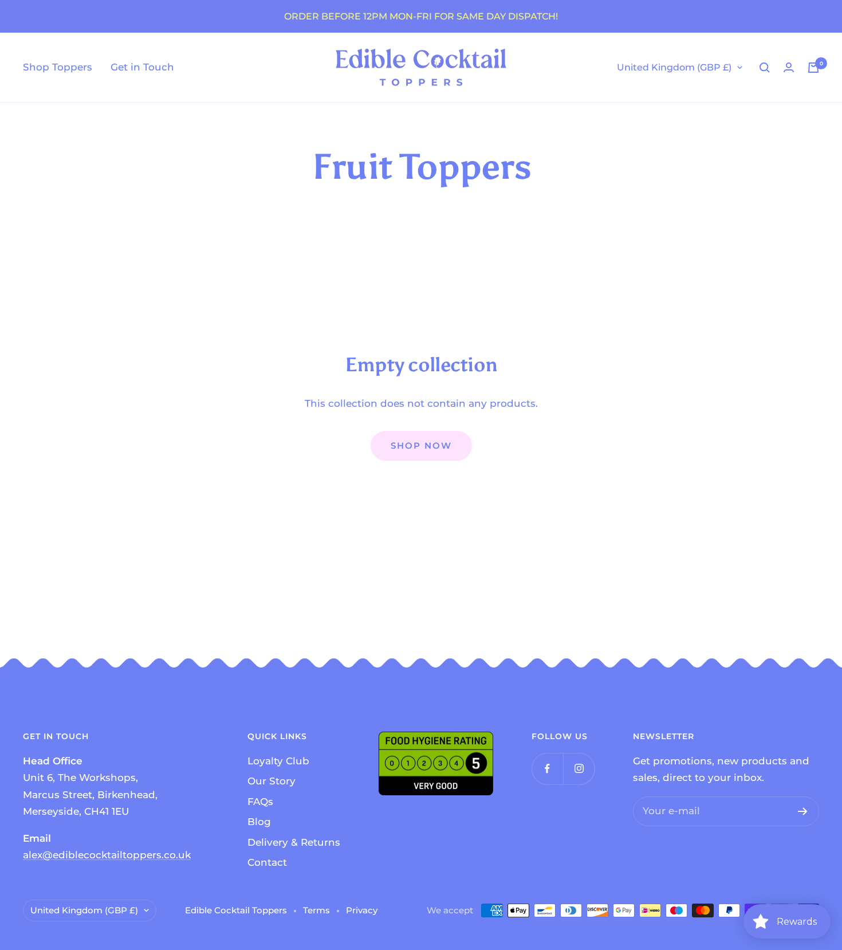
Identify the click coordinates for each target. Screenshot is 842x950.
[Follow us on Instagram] (579, 768)
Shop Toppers (57, 67)
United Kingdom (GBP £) (674, 67)
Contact (267, 862)
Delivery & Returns (293, 842)
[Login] (789, 67)
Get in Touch (142, 67)
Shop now (421, 445)
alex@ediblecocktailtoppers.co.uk (107, 855)
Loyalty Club (278, 761)
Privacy (361, 910)
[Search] (765, 67)
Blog (259, 821)
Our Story (271, 781)
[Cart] (813, 67)
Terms (316, 910)
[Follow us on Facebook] (547, 768)
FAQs (260, 801)
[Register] (803, 811)
